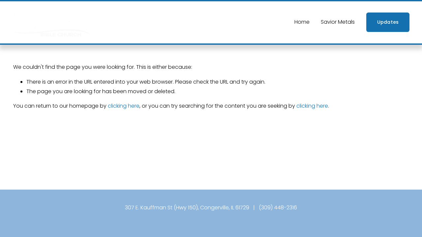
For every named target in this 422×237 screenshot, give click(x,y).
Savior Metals (338, 22)
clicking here (123, 106)
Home (302, 22)
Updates (388, 22)
